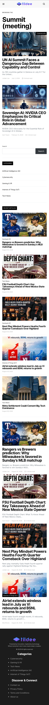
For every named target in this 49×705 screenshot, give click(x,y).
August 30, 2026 (7, 250)
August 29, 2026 (7, 292)
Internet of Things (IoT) (10, 190)
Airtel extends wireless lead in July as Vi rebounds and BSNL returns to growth (23, 367)
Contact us (15, 685)
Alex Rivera (5, 623)
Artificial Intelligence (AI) (11, 171)
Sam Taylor (5, 135)
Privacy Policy (16, 689)
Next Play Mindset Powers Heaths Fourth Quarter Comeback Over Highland (24, 327)
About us (14, 697)
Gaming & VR (7, 183)
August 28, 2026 (7, 411)
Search (4, 146)
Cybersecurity (41, 33)
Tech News (42, 86)
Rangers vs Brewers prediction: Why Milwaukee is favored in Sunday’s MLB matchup (22, 244)
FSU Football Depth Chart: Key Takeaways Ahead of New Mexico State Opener (23, 286)
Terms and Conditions (19, 693)
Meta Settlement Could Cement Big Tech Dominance (23, 406)
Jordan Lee (5, 78)
